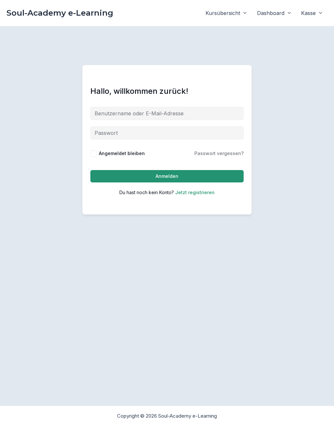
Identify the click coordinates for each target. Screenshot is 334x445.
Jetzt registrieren (195, 192)
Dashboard (270, 13)
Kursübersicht (222, 13)
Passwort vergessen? (219, 153)
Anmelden (167, 176)
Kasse (308, 13)
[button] (243, 13)
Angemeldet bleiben (122, 153)
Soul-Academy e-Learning (60, 13)
